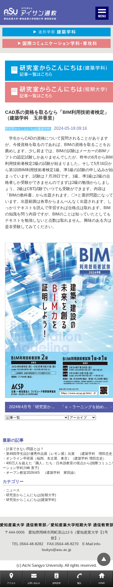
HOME (102, 583)
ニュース (13, 490)
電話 (79, 583)
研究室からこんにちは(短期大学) (31, 495)
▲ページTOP (103, 559)
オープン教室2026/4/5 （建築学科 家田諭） (41, 473)
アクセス (11, 583)
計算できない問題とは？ (25, 449)
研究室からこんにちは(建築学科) (31, 500)
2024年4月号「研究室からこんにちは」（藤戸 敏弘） (34, 407)
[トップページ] (30, 13)
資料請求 (56, 583)
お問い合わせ (34, 583)
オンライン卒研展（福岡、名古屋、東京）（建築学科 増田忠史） (56, 458)
